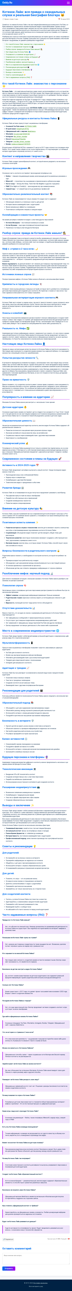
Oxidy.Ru (7, 2)
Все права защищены (40, 1283)
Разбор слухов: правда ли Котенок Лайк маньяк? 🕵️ (24, 49)
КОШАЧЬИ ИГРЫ (22, 129)
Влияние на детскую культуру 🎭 (17, 59)
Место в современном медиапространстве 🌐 (22, 65)
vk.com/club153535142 (22, 134)
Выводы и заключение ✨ (15, 72)
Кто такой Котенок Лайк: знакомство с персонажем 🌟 (25, 44)
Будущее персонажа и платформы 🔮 (19, 70)
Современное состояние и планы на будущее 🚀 (23, 57)
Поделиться (8, 1239)
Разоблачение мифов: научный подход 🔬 (20, 62)
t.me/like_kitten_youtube (21, 141)
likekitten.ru (32, 131)
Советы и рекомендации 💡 (16, 75)
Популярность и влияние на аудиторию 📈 (21, 54)
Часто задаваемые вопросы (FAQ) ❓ (19, 77)
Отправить (9, 1268)
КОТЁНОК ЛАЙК (30, 126)
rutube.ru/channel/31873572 (20, 144)
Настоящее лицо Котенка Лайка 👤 (18, 52)
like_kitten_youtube (20, 136)
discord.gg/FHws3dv (19, 139)
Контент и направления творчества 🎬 (19, 47)
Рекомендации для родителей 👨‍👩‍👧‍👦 (17, 67)
